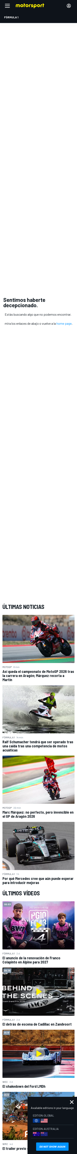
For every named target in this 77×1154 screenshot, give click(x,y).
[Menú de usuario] (69, 6)
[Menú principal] (7, 5)
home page (64, 323)
